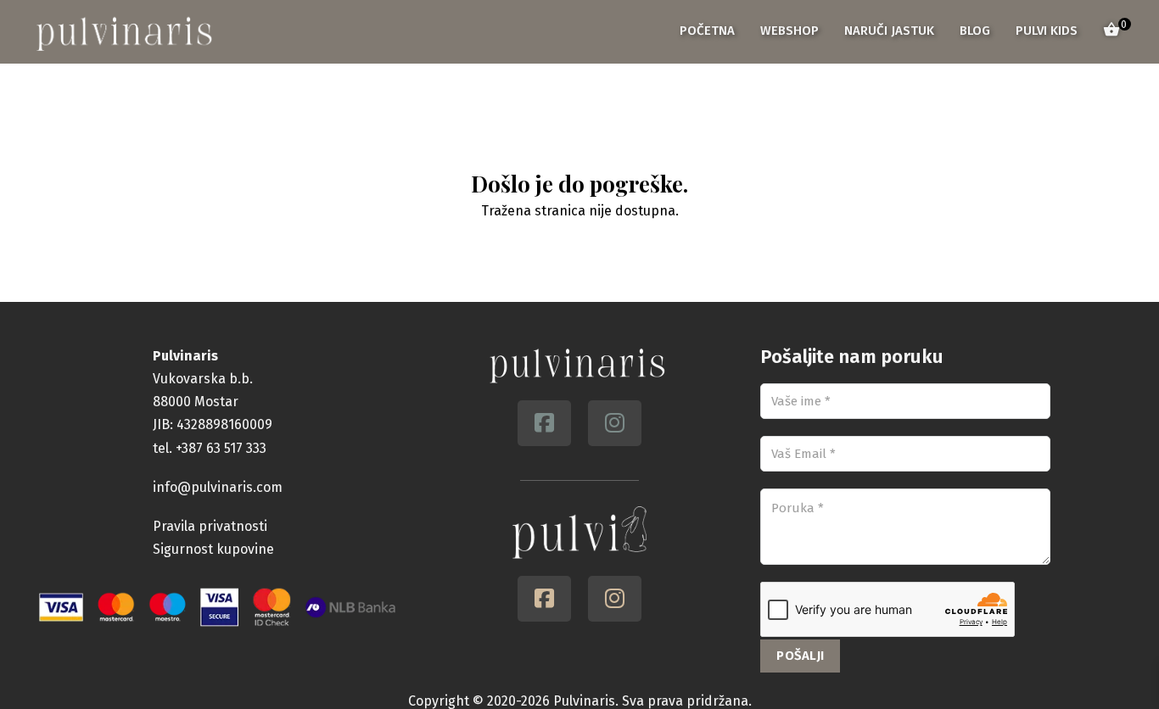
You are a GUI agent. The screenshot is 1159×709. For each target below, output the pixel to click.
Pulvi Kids (1047, 30)
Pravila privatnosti (210, 526)
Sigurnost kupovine (213, 549)
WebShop (789, 30)
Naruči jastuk (889, 30)
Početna (707, 30)
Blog (975, 30)
